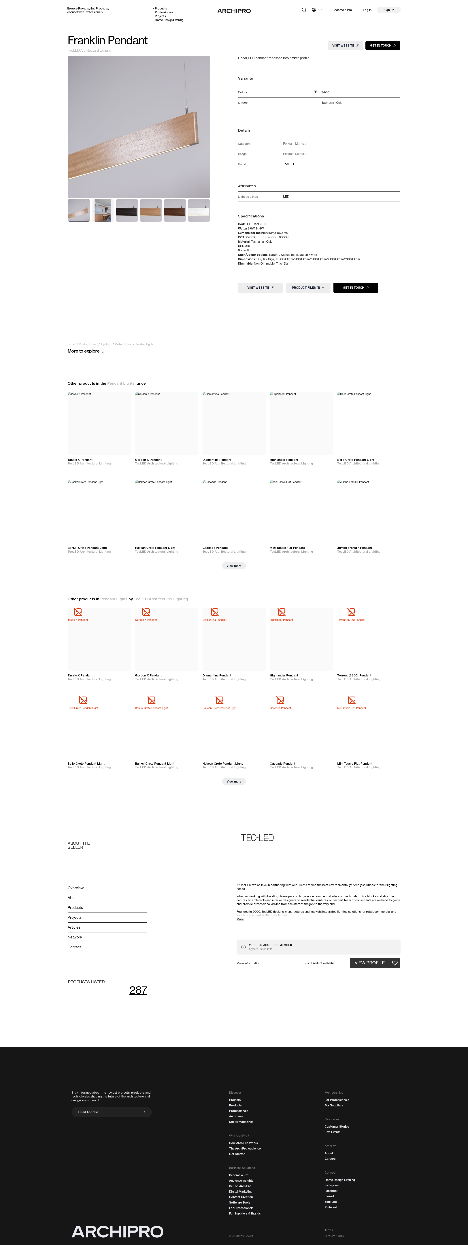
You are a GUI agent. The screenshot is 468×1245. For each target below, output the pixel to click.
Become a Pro (342, 10)
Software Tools (239, 1202)
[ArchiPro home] (234, 11)
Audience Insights (241, 1180)
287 (138, 990)
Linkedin (330, 1196)
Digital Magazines (241, 1122)
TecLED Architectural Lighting (89, 50)
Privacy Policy (334, 1236)
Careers (330, 1158)
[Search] (304, 10)
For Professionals (241, 1208)
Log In (367, 10)
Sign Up (389, 10)
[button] (319, 963)
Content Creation (241, 1197)
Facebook (331, 1191)
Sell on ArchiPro (240, 1186)
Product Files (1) (306, 287)
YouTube (331, 1202)
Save (123, 398)
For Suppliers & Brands (245, 1213)
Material (243, 102)
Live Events (333, 1132)
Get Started (237, 1154)
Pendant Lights (121, 383)
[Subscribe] (144, 1112)
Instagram (332, 1185)
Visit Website (343, 45)
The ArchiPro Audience (245, 1148)
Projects (83, 8)
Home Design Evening (169, 20)
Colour (242, 92)
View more (234, 566)
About (329, 1153)
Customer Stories (337, 1126)
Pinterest (331, 1207)
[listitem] (71, 344)
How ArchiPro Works (243, 1143)
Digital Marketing (240, 1191)
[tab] (79, 210)
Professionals (94, 12)
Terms (328, 1230)
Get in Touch (380, 45)
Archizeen (236, 1116)
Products (102, 8)
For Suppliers (334, 1105)
